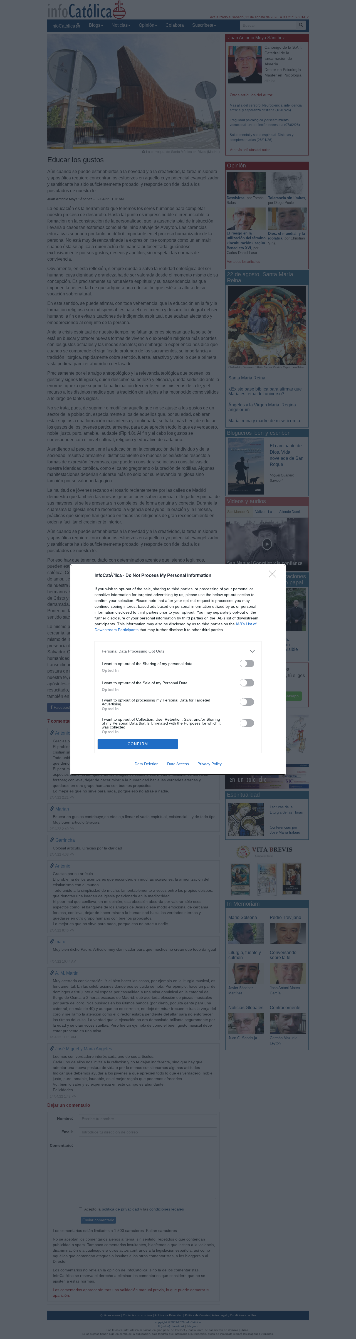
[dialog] (178, 669)
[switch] (247, 663)
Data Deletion (147, 764)
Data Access (178, 764)
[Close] (274, 575)
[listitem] (178, 651)
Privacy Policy (209, 764)
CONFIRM (138, 744)
